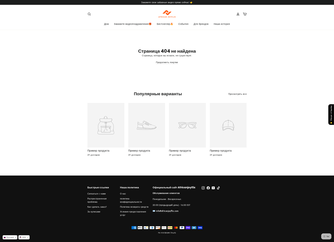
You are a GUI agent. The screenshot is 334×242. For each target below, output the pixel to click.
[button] (10, 237)
